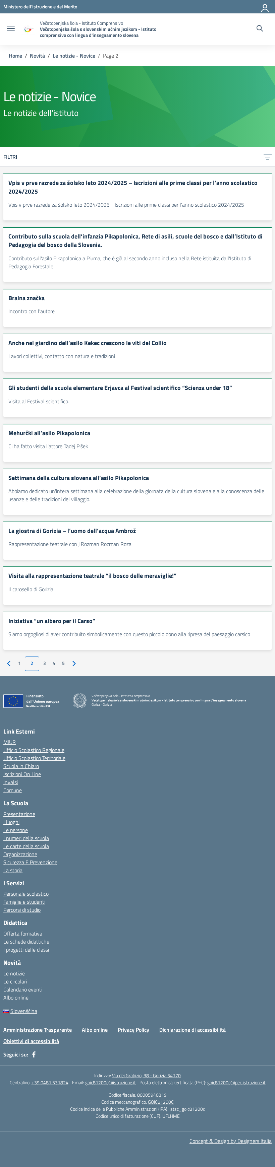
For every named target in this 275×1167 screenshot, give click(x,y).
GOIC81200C (161, 1101)
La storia (12, 870)
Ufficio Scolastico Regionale (33, 750)
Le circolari (15, 981)
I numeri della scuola (26, 838)
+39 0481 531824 (50, 1082)
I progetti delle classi (26, 950)
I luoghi (11, 822)
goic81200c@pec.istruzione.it (236, 1082)
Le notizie (14, 973)
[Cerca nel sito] (260, 29)
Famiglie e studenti (24, 902)
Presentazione (19, 814)
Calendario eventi (22, 989)
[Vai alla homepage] (28, 29)
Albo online (16, 997)
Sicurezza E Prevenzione (30, 862)
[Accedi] (265, 6)
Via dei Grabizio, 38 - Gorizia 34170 (146, 1075)
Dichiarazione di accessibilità (192, 1030)
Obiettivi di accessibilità (31, 1041)
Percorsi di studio (22, 910)
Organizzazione (20, 854)
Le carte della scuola (26, 846)
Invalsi (10, 782)
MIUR (9, 742)
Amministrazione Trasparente (37, 1030)
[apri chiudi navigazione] (11, 29)
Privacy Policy (133, 1030)
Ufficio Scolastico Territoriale (34, 758)
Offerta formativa (22, 934)
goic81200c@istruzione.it (110, 1082)
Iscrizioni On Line (22, 774)
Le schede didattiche (26, 942)
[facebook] (34, 1054)
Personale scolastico (26, 894)
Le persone (15, 830)
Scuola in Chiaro (21, 766)
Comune (12, 790)
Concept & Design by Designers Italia (230, 1141)
